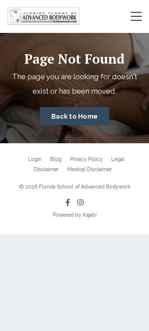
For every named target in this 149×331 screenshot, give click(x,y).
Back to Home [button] (74, 116)
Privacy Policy (86, 159)
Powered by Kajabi (75, 215)
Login (35, 159)
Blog (55, 159)
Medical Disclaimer (89, 169)
